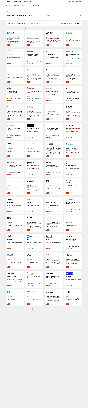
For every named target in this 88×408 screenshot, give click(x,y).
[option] (17, 23)
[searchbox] (64, 15)
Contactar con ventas (27, 1)
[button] (80, 11)
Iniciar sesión (71, 1)
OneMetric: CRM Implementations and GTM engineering (52, 295)
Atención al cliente (17, 1)
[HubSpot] (9, 5)
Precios (32, 5)
